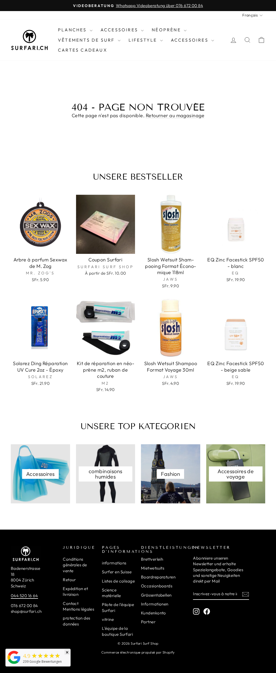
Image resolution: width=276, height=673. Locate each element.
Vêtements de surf (87, 40)
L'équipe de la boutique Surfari (117, 631)
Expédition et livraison (75, 591)
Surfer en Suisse (117, 571)
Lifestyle (144, 40)
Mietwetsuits (152, 568)
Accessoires (120, 29)
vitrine (108, 619)
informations (114, 563)
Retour (69, 579)
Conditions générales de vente (75, 565)
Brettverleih (152, 559)
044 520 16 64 (24, 595)
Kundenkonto (153, 612)
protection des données (76, 620)
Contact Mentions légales (78, 606)
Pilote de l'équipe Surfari (118, 607)
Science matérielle (111, 592)
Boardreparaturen (158, 577)
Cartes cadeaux (82, 50)
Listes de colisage (118, 581)
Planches (73, 29)
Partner (148, 621)
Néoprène (167, 29)
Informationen (154, 604)
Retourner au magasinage (175, 115)
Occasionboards (156, 585)
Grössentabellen (156, 595)
